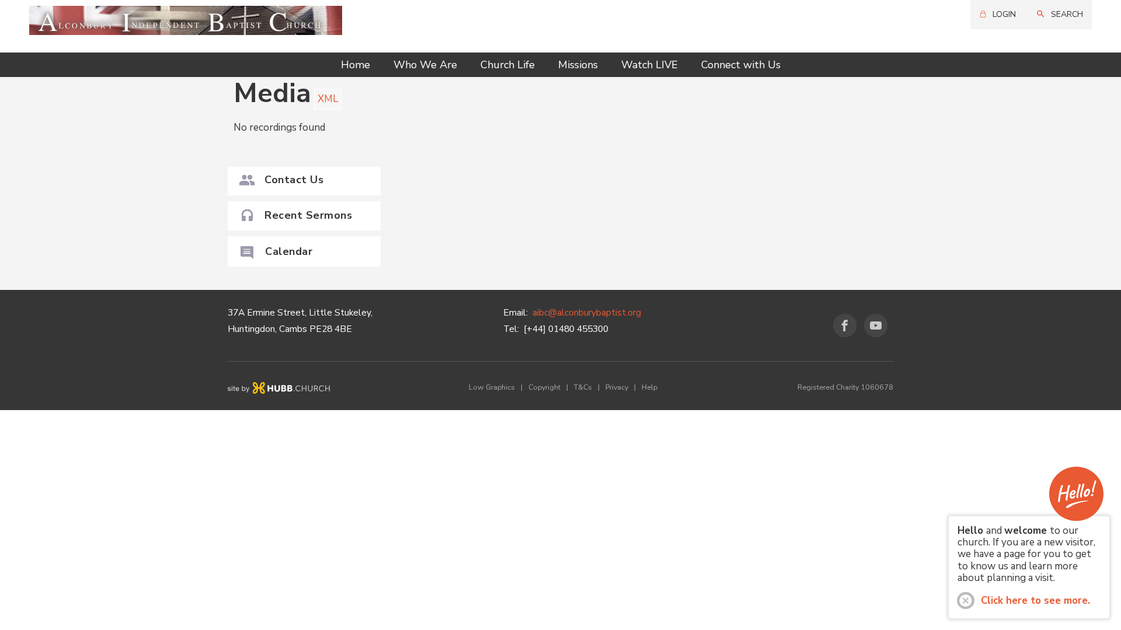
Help (649, 387)
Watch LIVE (649, 65)
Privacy (616, 387)
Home (355, 65)
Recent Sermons (308, 215)
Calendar (288, 251)
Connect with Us (741, 65)
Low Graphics (492, 387)
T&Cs (583, 387)
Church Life (508, 65)
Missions (578, 65)
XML (328, 99)
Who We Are (425, 65)
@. (586, 312)
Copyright (544, 387)
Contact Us (293, 180)
